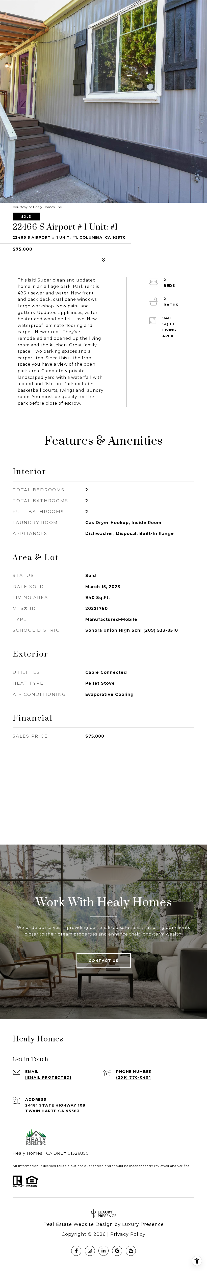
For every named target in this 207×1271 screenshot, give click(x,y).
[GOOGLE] (117, 1251)
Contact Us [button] (104, 960)
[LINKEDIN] (103, 1251)
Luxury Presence (143, 1224)
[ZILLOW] (131, 1251)
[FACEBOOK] (76, 1251)
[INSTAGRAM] (90, 1251)
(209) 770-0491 (133, 1077)
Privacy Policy (127, 1234)
